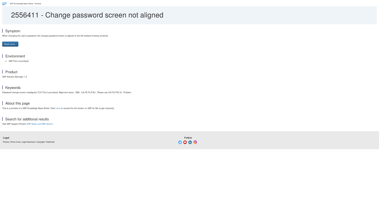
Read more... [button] (10, 44)
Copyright (41, 142)
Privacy (6, 142)
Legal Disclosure (28, 142)
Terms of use (15, 142)
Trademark (50, 142)
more (58, 108)
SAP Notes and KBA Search (40, 123)
